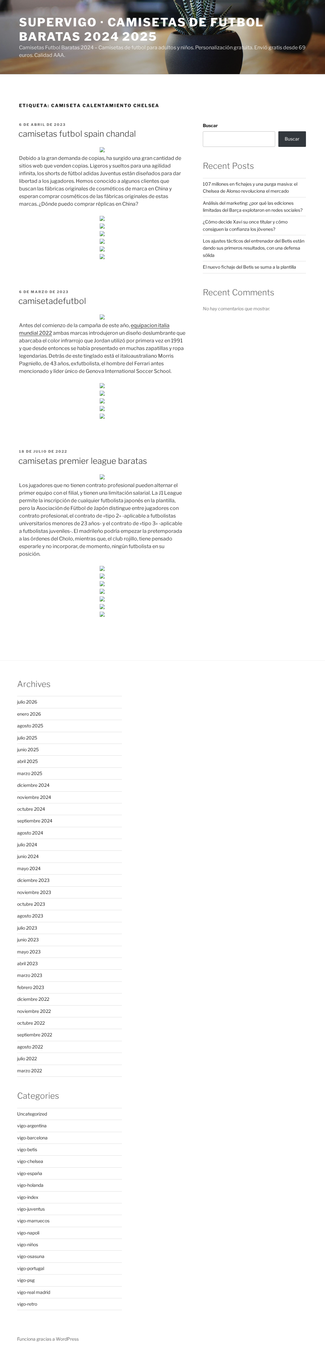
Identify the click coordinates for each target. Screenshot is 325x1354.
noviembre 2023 (34, 892)
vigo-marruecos (33, 1220)
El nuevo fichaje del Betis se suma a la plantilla (249, 267)
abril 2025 (27, 761)
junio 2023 (28, 939)
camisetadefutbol (52, 301)
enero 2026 (29, 714)
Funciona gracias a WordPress (48, 1339)
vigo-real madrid (33, 1292)
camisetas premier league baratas (82, 461)
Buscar (210, 125)
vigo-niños (27, 1244)
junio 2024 (28, 856)
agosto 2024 (30, 832)
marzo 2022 (29, 1070)
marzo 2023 (29, 975)
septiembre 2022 (34, 1034)
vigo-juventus (31, 1209)
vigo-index (27, 1197)
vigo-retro (27, 1304)
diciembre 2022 (33, 999)
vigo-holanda (30, 1185)
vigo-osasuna (30, 1256)
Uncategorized (32, 1114)
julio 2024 (27, 844)
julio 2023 (27, 928)
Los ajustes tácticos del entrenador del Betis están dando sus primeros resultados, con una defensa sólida (253, 248)
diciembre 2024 (33, 785)
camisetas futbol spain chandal (77, 134)
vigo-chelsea (30, 1161)
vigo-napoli (28, 1232)
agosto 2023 (30, 915)
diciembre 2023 (33, 880)
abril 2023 (27, 963)
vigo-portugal (30, 1268)
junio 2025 (28, 749)
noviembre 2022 (34, 1011)
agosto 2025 (30, 725)
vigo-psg (26, 1280)
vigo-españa (29, 1173)
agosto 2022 (30, 1046)
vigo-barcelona (32, 1137)
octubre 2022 (31, 1023)
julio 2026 (27, 701)
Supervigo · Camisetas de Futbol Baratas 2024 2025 (141, 29)
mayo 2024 (29, 868)
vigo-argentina (32, 1125)
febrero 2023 (30, 987)
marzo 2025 (29, 773)
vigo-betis (27, 1149)
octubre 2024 (31, 809)
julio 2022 (27, 1058)
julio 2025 (27, 737)
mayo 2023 (29, 951)
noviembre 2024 (34, 797)
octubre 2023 (31, 904)
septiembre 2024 (34, 820)
